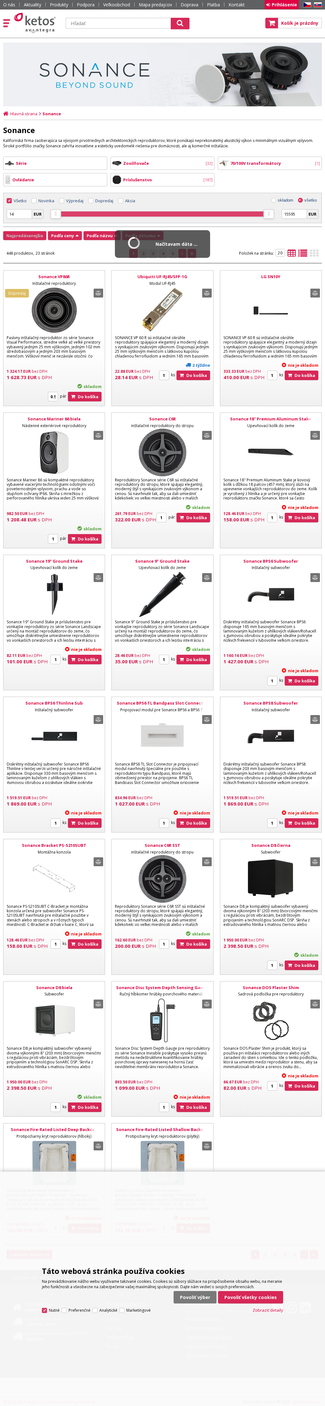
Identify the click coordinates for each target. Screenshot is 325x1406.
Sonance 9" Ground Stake (162, 561)
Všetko (20, 201)
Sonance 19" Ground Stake (54, 561)
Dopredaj (104, 201)
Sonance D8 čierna (270, 845)
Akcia (130, 201)
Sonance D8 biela (54, 987)
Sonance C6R (162, 419)
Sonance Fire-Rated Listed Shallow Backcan (162, 1129)
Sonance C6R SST (162, 845)
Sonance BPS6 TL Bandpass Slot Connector (162, 703)
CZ (305, 5)
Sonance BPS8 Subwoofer (270, 703)
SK (316, 5)
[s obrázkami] (302, 255)
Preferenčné (79, 1310)
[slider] (55, 214)
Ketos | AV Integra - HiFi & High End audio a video (36, 23)
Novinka (46, 201)
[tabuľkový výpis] (292, 255)
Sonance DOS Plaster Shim (271, 987)
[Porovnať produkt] (98, 293)
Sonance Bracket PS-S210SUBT (54, 845)
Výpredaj (74, 201)
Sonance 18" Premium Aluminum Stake (270, 419)
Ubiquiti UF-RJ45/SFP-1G (162, 276)
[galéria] (314, 255)
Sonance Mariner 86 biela (54, 419)
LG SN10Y (270, 276)
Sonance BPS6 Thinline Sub (54, 703)
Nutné (54, 1310)
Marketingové (138, 1310)
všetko (310, 200)
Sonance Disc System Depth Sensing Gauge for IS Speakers (162, 990)
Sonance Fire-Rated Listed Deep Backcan (54, 1129)
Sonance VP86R (54, 276)
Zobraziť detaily (268, 1310)
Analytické (108, 1310)
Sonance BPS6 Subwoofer (270, 561)
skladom (285, 200)
